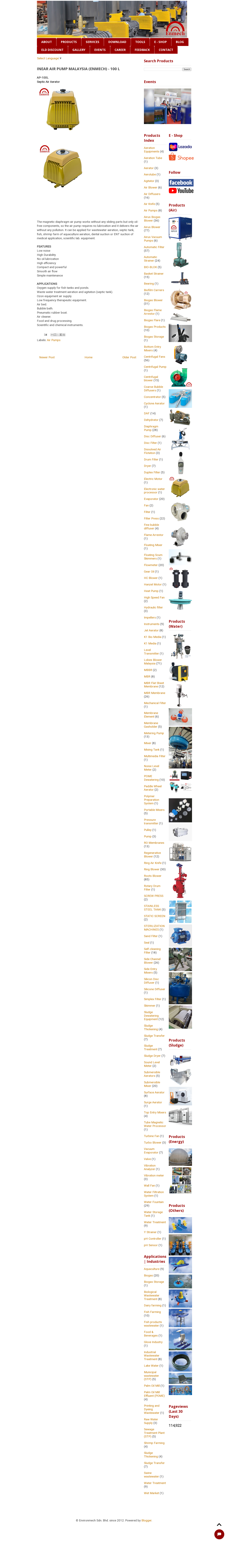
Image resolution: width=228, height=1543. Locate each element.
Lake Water (151, 1365)
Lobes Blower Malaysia (153, 661)
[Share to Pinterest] (63, 334)
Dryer (147, 466)
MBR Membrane (154, 693)
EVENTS (100, 50)
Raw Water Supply (151, 1421)
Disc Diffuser (152, 436)
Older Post (129, 357)
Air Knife (149, 204)
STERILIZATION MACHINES (154, 927)
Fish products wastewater (153, 1323)
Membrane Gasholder (151, 724)
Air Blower (150, 187)
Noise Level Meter (151, 767)
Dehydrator (151, 420)
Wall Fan (149, 1185)
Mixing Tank (151, 749)
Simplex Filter (152, 999)
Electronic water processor (154, 490)
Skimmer (149, 1005)
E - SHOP (160, 42)
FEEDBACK (142, 50)
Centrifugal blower (151, 378)
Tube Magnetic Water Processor (155, 1124)
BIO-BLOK (150, 267)
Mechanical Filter (155, 703)
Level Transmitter (151, 651)
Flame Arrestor (153, 535)
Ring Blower (151, 869)
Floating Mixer (153, 545)
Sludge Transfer (154, 1036)
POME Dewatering (151, 778)
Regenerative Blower (152, 854)
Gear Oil (149, 571)
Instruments (151, 624)
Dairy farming (152, 1305)
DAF (147, 413)
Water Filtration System (154, 1193)
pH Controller (152, 1238)
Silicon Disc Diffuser (151, 980)
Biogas (148, 1275)
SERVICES (92, 42)
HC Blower (151, 578)
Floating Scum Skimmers (153, 556)
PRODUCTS (69, 42)
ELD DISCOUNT (52, 50)
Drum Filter (151, 459)
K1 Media (150, 643)
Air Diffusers (152, 194)
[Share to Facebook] (61, 334)
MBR (147, 676)
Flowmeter (151, 565)
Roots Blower (152, 876)
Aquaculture (151, 1269)
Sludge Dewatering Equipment (151, 1015)
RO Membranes (154, 843)
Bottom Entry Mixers (152, 348)
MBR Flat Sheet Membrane (154, 684)
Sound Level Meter (152, 1064)
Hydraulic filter (153, 607)
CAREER (120, 50)
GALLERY (78, 50)
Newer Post (47, 357)
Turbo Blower (152, 1142)
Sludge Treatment (150, 1047)
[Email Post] (45, 334)
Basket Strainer (154, 273)
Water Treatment (155, 1222)
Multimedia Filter (154, 756)
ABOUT (46, 42)
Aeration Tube (153, 158)
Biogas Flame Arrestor (153, 311)
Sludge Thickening (151, 1027)
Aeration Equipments (151, 149)
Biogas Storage (154, 336)
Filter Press (151, 518)
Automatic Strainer (150, 258)
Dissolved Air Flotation (152, 451)
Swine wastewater (151, 1474)
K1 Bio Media (152, 637)
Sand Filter (151, 936)
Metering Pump (154, 733)
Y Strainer (150, 1232)
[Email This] (52, 334)
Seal (146, 942)
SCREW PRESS (153, 896)
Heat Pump (151, 591)
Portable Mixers (154, 810)
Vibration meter (154, 1175)
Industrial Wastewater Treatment (151, 1355)
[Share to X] (58, 334)
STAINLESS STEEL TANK (152, 907)
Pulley (148, 830)
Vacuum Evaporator (151, 1150)
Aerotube (150, 174)
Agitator (149, 181)
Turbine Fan (151, 1136)
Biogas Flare (152, 320)
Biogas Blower (153, 300)
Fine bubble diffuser (151, 526)
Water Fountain (154, 1202)
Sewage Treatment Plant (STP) (154, 1432)
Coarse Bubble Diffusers (153, 388)
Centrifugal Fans (154, 356)
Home (88, 357)
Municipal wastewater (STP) (151, 1375)
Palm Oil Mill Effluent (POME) (154, 1394)
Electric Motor (153, 479)
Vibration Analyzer (150, 1167)
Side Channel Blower (152, 960)
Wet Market (151, 1493)
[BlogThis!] (55, 334)
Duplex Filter (152, 472)
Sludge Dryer (152, 1056)
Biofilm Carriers (154, 290)
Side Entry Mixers (150, 970)
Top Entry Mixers (155, 1112)
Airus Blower (152, 227)
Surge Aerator (153, 1102)
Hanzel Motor (153, 584)
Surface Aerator (154, 1092)
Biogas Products (155, 327)
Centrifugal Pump (155, 367)
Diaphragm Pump (151, 428)
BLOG (180, 42)
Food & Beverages (151, 1333)
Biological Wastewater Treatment (151, 1295)
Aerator (149, 168)
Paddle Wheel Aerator (153, 788)
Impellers (150, 617)
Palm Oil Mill (152, 1385)
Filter (147, 512)
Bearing (149, 283)
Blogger (146, 1520)
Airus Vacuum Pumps (153, 238)
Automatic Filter (154, 247)
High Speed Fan (154, 597)
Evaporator (151, 499)
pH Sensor (151, 1245)
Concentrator (152, 397)
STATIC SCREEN (154, 916)
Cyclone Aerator (154, 403)
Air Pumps (53, 340)
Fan (146, 505)
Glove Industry (153, 1342)
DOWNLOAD (117, 42)
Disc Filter (150, 443)
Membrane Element (151, 714)
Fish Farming (152, 1312)
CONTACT (166, 50)
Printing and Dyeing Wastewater (151, 1409)
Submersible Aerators (152, 1074)
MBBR (148, 670)
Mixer (147, 743)
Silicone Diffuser (154, 989)
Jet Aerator (151, 630)
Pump (148, 836)
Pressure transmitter (151, 821)
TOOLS (140, 42)
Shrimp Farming (154, 1443)
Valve (147, 1159)
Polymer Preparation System (151, 799)
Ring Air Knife (152, 863)
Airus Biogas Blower (152, 218)
